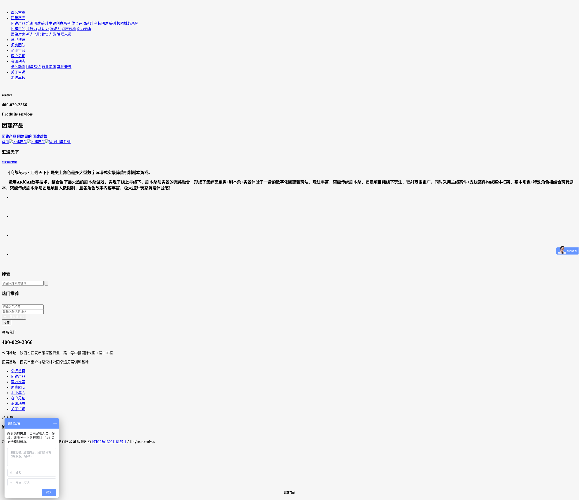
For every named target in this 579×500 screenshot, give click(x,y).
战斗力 (43, 29)
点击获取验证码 (14, 317)
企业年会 (18, 393)
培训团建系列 (37, 23)
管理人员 (64, 34)
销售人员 (49, 34)
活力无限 (84, 29)
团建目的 (18, 29)
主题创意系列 (60, 23)
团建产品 (18, 23)
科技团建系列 (105, 23)
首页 (5, 142)
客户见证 (18, 398)
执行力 (31, 29)
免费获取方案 (9, 162)
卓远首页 (18, 371)
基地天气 (64, 67)
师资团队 (18, 387)
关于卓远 (18, 409)
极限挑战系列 (127, 23)
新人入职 (33, 34)
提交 (6, 322)
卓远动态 (18, 67)
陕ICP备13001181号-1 (109, 441)
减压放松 (69, 29)
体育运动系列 (82, 23)
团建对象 (18, 34)
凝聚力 (55, 29)
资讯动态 (18, 404)
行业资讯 (49, 67)
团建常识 (33, 67)
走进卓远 (18, 78)
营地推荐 (18, 382)
